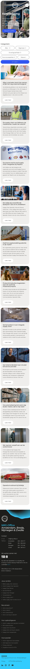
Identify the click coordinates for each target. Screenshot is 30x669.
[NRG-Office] (15, 5)
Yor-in (8, 564)
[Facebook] (9, 665)
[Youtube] (12, 665)
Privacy (3, 661)
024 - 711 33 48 (21, 545)
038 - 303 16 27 (21, 547)
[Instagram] (6, 665)
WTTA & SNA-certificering (15, 661)
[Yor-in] (4, 556)
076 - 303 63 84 (21, 543)
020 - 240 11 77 (21, 541)
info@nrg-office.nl (12, 538)
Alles (7, 48)
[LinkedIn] (2, 665)
